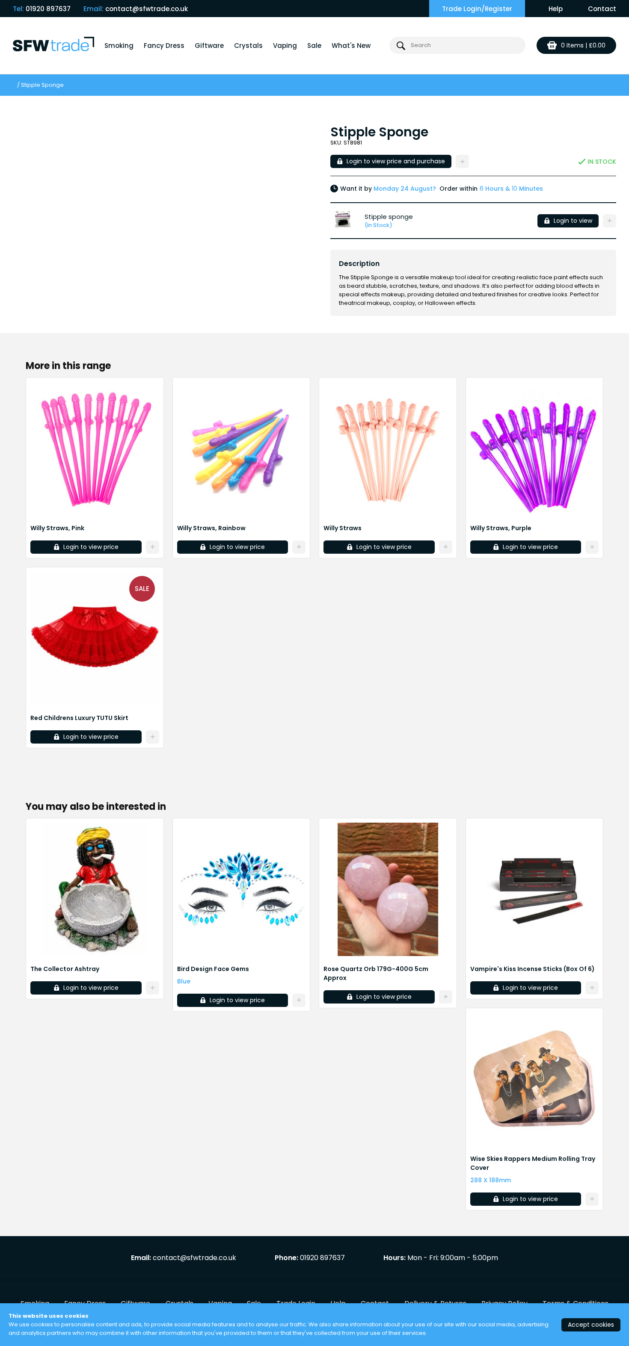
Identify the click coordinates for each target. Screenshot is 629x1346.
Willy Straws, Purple (500, 528)
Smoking (119, 45)
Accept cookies (591, 1324)
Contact (602, 8)
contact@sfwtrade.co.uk (146, 8)
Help (556, 8)
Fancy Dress (164, 45)
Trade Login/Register (477, 8)
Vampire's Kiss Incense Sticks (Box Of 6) (532, 969)
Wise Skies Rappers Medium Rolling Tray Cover (532, 1163)
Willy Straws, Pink (57, 528)
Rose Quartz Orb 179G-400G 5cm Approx (375, 973)
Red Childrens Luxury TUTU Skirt (79, 718)
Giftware (209, 45)
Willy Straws (342, 528)
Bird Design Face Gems (213, 969)
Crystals (248, 45)
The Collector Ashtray (64, 969)
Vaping (285, 45)
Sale (314, 45)
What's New (351, 45)
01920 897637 (48, 8)
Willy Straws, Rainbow (211, 528)
